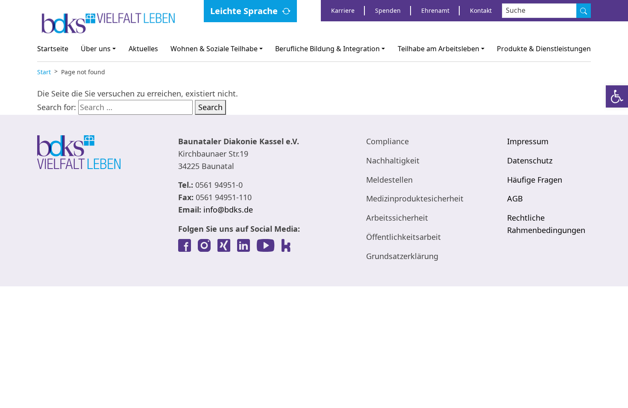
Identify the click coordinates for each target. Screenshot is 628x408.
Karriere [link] (343, 10)
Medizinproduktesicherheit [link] (415, 198)
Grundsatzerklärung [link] (402, 256)
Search (210, 107)
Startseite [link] (52, 48)
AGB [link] (515, 198)
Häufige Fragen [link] (534, 180)
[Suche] (583, 10)
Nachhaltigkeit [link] (393, 160)
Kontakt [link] (481, 10)
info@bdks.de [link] (228, 209)
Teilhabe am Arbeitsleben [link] (438, 48)
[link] (617, 96)
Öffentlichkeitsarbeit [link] (403, 237)
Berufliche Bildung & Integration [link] (327, 48)
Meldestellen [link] (389, 180)
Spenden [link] (388, 10)
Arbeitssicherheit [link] (397, 218)
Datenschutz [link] (529, 160)
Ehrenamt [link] (435, 10)
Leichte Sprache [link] (244, 11)
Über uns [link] (96, 48)
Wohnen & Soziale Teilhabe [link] (214, 48)
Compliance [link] (387, 141)
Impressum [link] (528, 141)
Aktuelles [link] (143, 48)
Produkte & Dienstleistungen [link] (544, 48)
